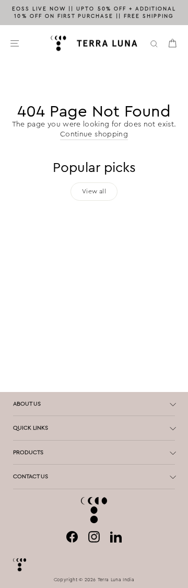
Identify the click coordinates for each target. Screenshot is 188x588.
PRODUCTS (28, 452)
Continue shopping (94, 134)
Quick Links (30, 427)
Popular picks (94, 167)
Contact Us (30, 476)
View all (94, 191)
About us (27, 403)
